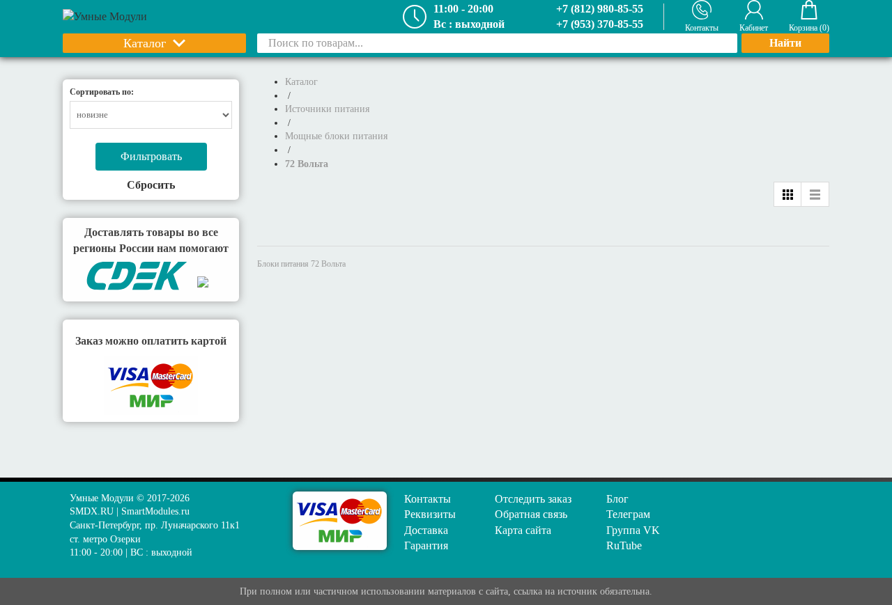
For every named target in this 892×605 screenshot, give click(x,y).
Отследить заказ (533, 499)
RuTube (624, 545)
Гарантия (426, 545)
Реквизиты (430, 514)
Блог (617, 499)
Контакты (427, 499)
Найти (785, 43)
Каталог (144, 43)
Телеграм (628, 514)
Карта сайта (523, 530)
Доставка (426, 530)
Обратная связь (531, 514)
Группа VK (633, 530)
